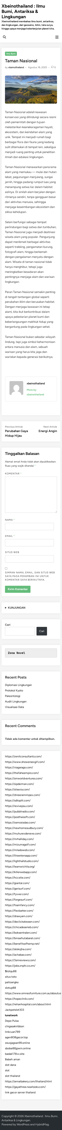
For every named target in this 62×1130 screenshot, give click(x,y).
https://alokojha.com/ (18, 949)
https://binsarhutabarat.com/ (22, 938)
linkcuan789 (12, 1031)
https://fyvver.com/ (17, 894)
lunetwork (11, 1015)
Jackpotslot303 (14, 1009)
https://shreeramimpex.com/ (22, 795)
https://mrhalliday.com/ (19, 839)
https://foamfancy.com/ (19, 905)
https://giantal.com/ (17, 883)
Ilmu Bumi (11, 53)
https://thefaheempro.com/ (22, 773)
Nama (10, 519)
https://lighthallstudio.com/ (22, 861)
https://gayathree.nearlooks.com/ (25, 1087)
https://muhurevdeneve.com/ (23, 833)
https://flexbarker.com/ (19, 910)
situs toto (11, 976)
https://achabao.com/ (18, 954)
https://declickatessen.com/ (22, 921)
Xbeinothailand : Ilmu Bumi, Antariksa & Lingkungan (23, 11)
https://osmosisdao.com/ (20, 822)
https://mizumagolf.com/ (20, 844)
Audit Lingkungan (16, 701)
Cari (7, 624)
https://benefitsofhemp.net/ (22, 943)
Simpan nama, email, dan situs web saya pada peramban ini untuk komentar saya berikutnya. (30, 576)
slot (7, 1070)
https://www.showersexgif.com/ (25, 762)
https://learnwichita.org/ (20, 866)
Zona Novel (16, 653)
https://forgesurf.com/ (18, 899)
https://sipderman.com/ (19, 784)
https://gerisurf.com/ (17, 888)
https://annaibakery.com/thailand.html (28, 1081)
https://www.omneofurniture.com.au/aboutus (33, 993)
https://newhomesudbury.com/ (24, 828)
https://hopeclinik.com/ (19, 998)
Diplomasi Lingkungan (18, 685)
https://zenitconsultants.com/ (23, 756)
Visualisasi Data (14, 707)
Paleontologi (12, 696)
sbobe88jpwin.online (18, 1048)
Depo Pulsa (12, 1020)
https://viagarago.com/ (19, 767)
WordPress (23, 1124)
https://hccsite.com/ (17, 877)
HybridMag (42, 1124)
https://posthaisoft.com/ (20, 817)
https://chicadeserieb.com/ (21, 927)
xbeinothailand (16, 67)
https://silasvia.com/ (17, 789)
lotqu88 (11, 971)
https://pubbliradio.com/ (20, 811)
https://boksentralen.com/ (21, 932)
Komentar (13, 473)
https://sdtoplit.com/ (17, 800)
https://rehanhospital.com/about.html (28, 1004)
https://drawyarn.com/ (18, 916)
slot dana (10, 1064)
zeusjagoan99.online (17, 1042)
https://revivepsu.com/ (19, 806)
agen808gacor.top (16, 1037)
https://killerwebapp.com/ (21, 872)
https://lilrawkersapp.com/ (21, 855)
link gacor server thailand (20, 1092)
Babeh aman (12, 1059)
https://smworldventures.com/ (23, 778)
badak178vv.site (14, 1053)
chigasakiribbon (14, 1026)
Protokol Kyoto (14, 690)
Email (10, 536)
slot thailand (12, 1076)
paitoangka (11, 982)
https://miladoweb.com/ (20, 850)
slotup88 (10, 987)
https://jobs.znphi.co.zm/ (20, 965)
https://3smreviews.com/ (20, 960)
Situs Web (12, 552)
